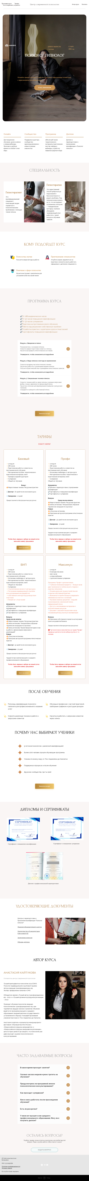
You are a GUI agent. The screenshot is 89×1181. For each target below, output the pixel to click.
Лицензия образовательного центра (30, 927)
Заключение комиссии (25, 938)
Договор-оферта (7, 1168)
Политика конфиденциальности (11, 1166)
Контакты (84, 4)
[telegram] (44, 1165)
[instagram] (42, 1165)
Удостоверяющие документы (11, 5)
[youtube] (47, 1165)
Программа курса (7, 3)
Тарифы (17, 3)
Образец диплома (24, 942)
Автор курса (75, 4)
